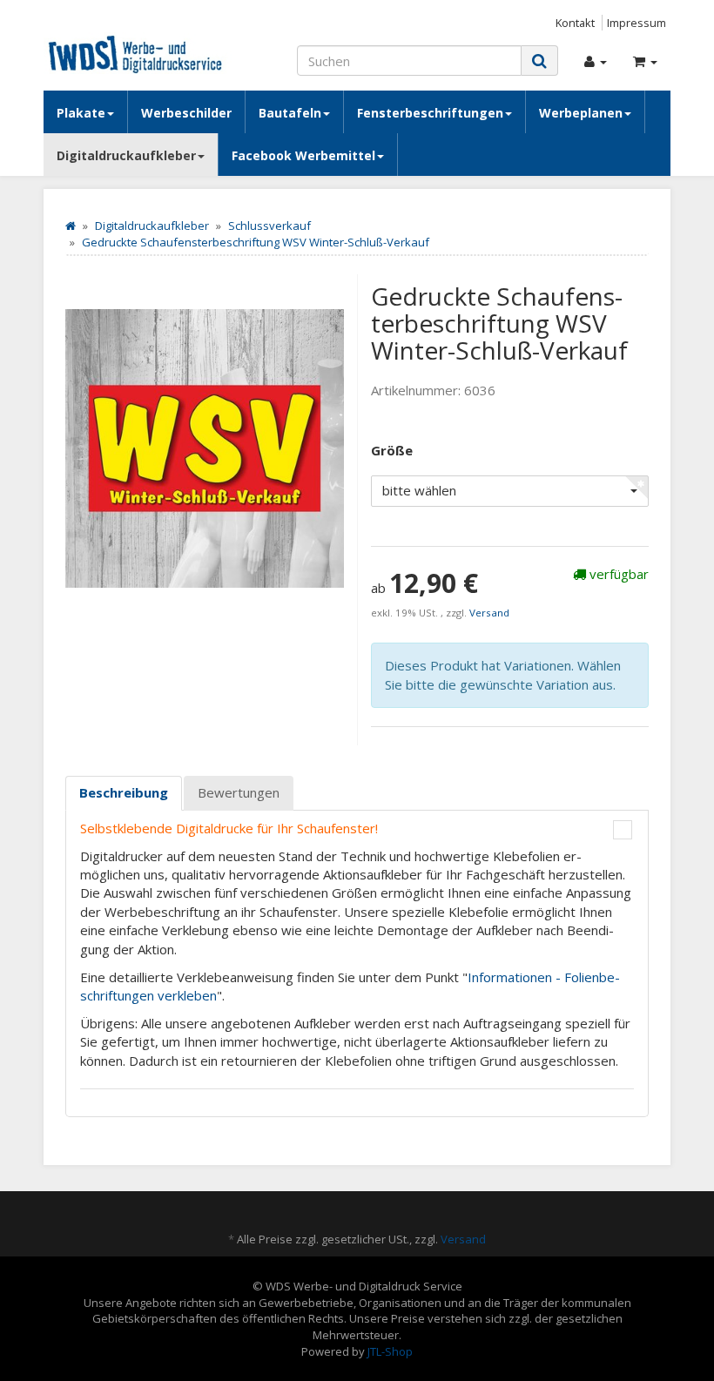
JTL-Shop (390, 1351)
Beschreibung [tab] (123, 792)
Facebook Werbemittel (303, 155)
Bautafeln (290, 112)
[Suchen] (539, 60)
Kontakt (575, 22)
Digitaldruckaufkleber (126, 155)
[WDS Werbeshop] (139, 53)
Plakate (81, 112)
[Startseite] (70, 225)
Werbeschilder (186, 112)
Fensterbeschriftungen (430, 112)
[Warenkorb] (645, 61)
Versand (489, 612)
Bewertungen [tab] (239, 792)
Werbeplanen (581, 112)
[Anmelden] (595, 61)
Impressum (636, 22)
